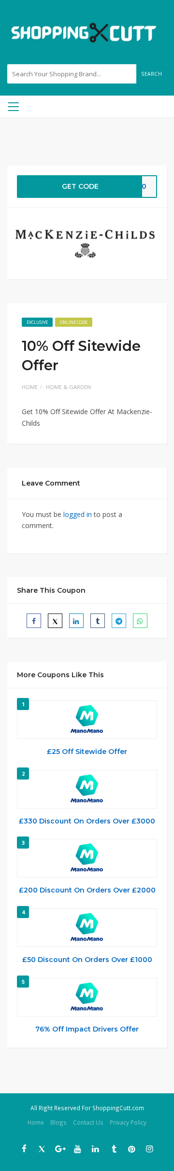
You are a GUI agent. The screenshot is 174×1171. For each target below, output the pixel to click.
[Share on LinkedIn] (76, 620)
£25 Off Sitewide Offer (87, 751)
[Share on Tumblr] (97, 620)
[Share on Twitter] (55, 620)
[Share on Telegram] (119, 620)
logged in (77, 514)
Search (151, 73)
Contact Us (88, 1122)
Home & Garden (68, 386)
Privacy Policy (128, 1122)
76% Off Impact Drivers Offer (87, 1029)
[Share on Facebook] (34, 620)
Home (30, 386)
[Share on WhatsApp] (140, 620)
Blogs (58, 1122)
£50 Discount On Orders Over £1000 (87, 959)
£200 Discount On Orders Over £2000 (87, 890)
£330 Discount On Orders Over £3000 (87, 821)
